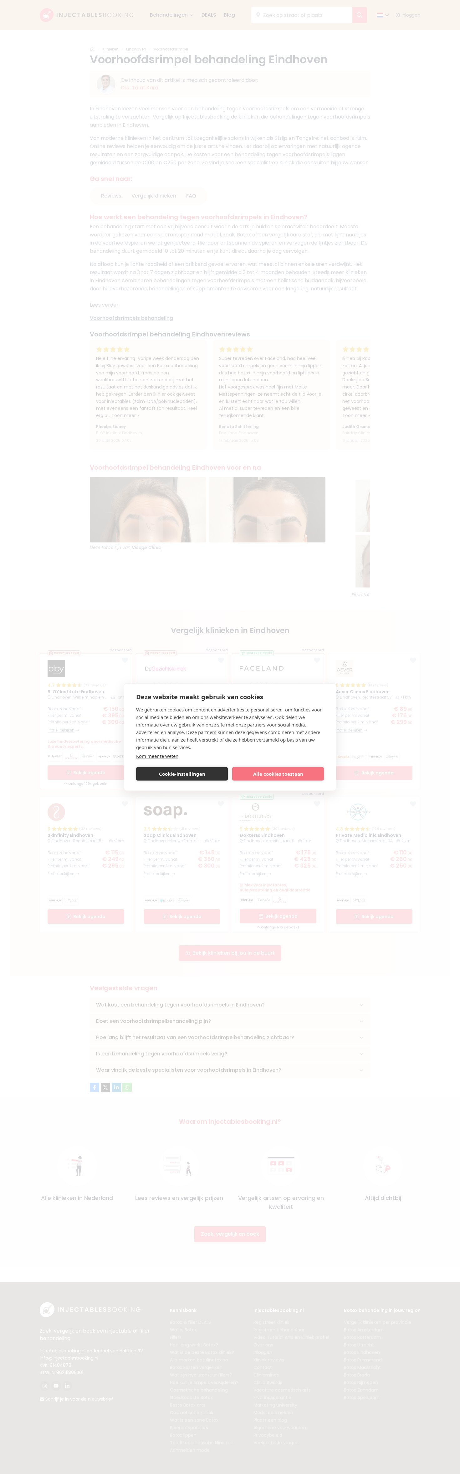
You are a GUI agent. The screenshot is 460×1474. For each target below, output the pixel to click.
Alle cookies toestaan (278, 774)
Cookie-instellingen (182, 774)
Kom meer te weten (157, 756)
